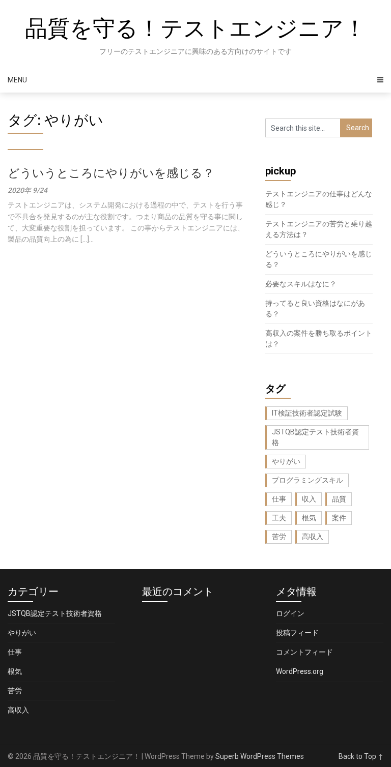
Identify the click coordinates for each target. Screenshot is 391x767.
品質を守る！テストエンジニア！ (195, 28)
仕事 (279, 499)
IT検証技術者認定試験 (307, 413)
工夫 (279, 518)
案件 (339, 518)
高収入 (312, 537)
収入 (309, 499)
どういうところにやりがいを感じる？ (111, 173)
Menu (17, 80)
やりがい (286, 461)
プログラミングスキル (307, 480)
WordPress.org (299, 671)
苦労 (279, 537)
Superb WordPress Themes (259, 756)
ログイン (290, 613)
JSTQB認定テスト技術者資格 (315, 437)
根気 (309, 518)
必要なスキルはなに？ (301, 284)
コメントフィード (304, 652)
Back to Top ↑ (361, 756)
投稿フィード (297, 633)
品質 (339, 499)
